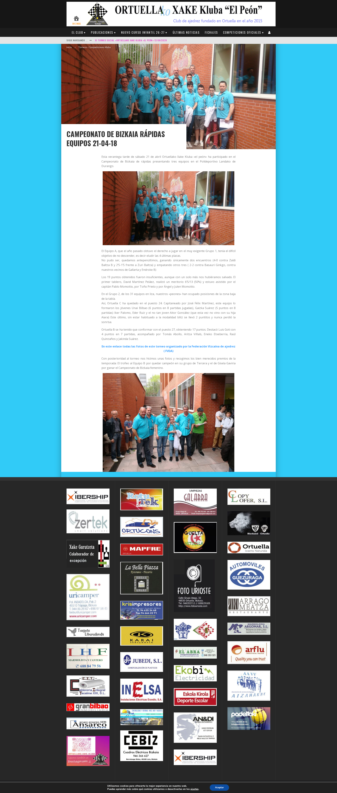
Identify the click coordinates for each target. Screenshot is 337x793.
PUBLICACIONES (102, 32)
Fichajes (211, 32)
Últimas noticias (186, 32)
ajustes (194, 789)
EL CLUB (77, 32)
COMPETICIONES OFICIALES (242, 32)
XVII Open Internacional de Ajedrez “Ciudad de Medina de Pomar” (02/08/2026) (139, 40)
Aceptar (219, 787)
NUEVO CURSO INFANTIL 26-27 (143, 32)
